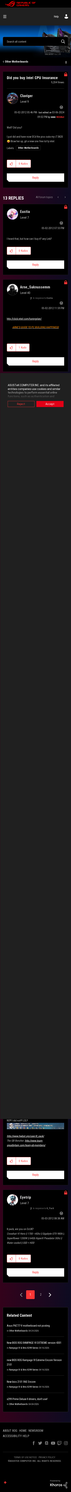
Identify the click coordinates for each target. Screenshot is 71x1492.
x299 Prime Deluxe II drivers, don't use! (27, 1399)
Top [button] (5, 1482)
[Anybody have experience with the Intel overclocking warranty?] (58, 197)
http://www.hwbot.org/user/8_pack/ (25, 1136)
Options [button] (65, 61)
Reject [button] (21, 404)
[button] (11, 163)
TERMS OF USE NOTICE (25, 1457)
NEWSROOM (35, 1430)
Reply (35, 177)
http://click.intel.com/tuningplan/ (24, 318)
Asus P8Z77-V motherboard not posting (28, 1325)
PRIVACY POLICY (47, 1457)
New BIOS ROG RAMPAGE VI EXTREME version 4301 (34, 1342)
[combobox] (35, 41)
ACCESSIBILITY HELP (16, 1436)
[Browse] (6, 16)
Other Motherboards (16, 61)
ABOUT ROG (10, 1430)
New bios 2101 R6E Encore (21, 1381)
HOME (23, 1430)
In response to (43, 298)
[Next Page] (49, 1295)
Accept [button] (49, 404)
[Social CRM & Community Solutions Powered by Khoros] (58, 1483)
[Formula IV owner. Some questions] (65, 197)
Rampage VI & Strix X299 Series (23, 1348)
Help (56, 16)
